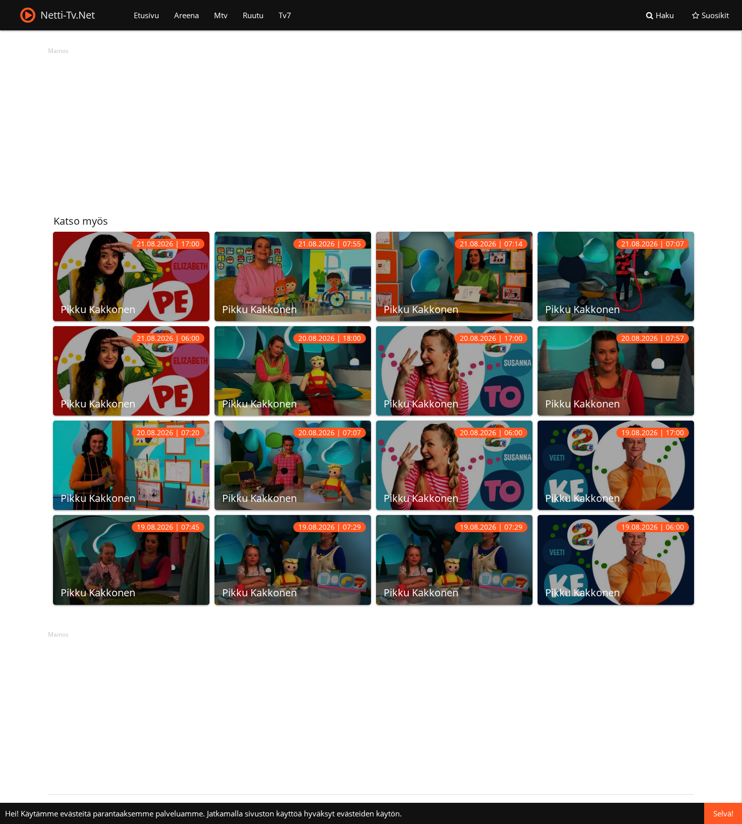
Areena (186, 15)
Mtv (221, 15)
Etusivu (146, 15)
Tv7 (285, 15)
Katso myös (81, 221)
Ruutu (253, 15)
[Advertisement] (351, 128)
